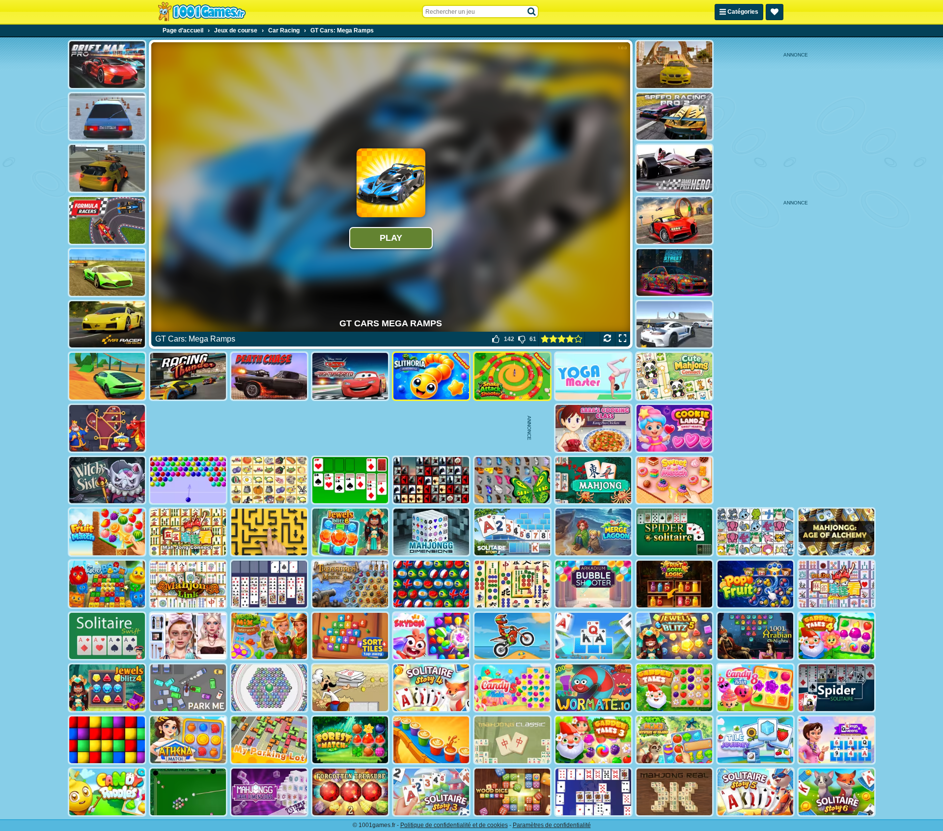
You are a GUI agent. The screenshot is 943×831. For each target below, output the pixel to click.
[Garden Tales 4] (836, 636)
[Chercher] (532, 12)
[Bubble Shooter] (188, 480)
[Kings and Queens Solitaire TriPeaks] (836, 740)
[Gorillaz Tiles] (431, 480)
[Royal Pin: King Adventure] (107, 428)
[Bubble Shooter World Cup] (431, 584)
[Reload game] (607, 339)
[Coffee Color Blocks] (431, 740)
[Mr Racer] (107, 324)
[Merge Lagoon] (593, 532)
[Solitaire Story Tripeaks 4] (431, 688)
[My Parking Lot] (269, 740)
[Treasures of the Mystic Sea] (350, 584)
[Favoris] (774, 12)
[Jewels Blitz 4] (107, 688)
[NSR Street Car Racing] (674, 272)
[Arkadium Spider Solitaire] (836, 688)
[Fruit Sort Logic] (674, 584)
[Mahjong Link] (188, 584)
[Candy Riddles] (107, 792)
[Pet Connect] (755, 532)
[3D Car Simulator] (107, 168)
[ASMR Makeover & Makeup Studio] (188, 636)
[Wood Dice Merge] (512, 792)
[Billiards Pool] (188, 792)
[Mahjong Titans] (512, 584)
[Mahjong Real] (674, 792)
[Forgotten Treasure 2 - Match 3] (350, 792)
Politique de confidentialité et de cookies (454, 825)
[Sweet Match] (674, 480)
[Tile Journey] (755, 740)
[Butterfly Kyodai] (512, 480)
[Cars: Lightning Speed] (350, 376)
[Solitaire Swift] (107, 636)
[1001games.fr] (201, 11)
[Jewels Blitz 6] (350, 532)
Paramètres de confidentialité (552, 825)
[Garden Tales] (674, 688)
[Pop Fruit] (755, 584)
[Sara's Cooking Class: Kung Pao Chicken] (593, 428)
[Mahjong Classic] (512, 740)
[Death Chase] (269, 376)
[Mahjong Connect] (188, 532)
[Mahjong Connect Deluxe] (836, 584)
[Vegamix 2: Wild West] (269, 636)
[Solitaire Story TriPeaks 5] (755, 792)
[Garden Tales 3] (593, 740)
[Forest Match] (350, 740)
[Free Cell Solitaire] (269, 584)
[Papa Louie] (350, 688)
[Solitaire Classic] (350, 480)
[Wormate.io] (593, 688)
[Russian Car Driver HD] (107, 117)
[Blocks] (107, 740)
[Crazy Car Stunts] (674, 64)
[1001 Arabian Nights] (755, 636)
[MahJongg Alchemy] (836, 532)
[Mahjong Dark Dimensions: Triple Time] (269, 792)
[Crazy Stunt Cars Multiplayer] (674, 324)
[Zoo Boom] (107, 584)
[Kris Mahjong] (269, 480)
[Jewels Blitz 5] (674, 636)
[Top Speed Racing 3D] (674, 220)
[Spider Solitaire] (674, 532)
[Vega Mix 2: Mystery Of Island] (674, 740)
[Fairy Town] (269, 688)
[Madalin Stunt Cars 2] (107, 376)
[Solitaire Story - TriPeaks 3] (431, 792)
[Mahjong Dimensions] (431, 532)
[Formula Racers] (107, 220)
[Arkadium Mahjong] (593, 480)
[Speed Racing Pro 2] (674, 117)
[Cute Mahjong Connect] (674, 376)
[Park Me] (188, 688)
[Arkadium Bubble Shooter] (593, 584)
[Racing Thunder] (188, 376)
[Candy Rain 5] (512, 688)
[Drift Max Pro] (107, 64)
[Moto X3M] (512, 636)
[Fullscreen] (622, 339)
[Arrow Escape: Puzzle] (269, 532)
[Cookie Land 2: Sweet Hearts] (674, 428)
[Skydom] (431, 636)
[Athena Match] (188, 740)
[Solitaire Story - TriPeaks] (593, 636)
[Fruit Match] (107, 532)
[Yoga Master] (593, 376)
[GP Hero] (674, 168)
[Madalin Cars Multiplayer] (107, 272)
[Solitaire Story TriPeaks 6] (836, 792)
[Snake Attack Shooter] (512, 376)
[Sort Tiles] (350, 636)
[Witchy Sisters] (107, 480)
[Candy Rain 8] (755, 688)
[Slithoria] (431, 376)
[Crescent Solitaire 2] (593, 792)
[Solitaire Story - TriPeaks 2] (512, 532)
